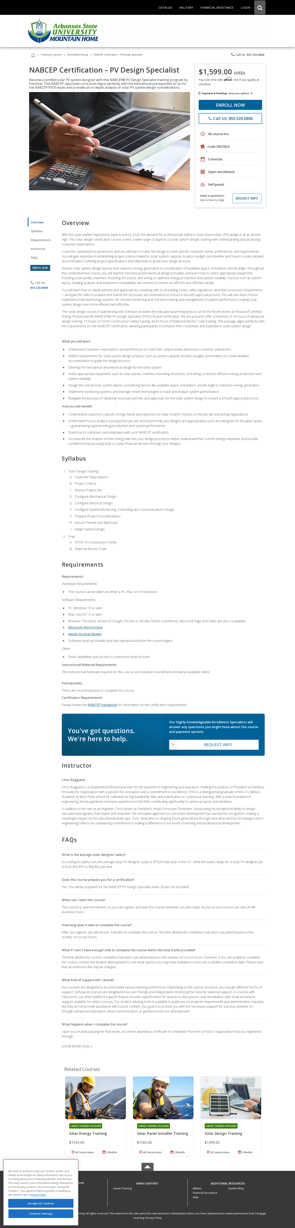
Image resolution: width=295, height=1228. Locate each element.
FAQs (34, 257)
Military (197, 1188)
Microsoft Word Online (85, 627)
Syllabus (37, 231)
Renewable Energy (77, 54)
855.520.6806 (39, 288)
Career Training (122, 1188)
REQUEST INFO (247, 198)
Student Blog (236, 1188)
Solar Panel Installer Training (162, 1133)
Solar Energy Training (88, 1133)
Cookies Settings (41, 1213)
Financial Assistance (205, 1193)
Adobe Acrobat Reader (85, 634)
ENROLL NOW (230, 105)
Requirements (41, 240)
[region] (40, 1192)
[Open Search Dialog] (260, 7)
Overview (37, 222)
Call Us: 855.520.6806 (247, 55)
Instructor (38, 249)
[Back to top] (147, 1182)
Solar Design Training (223, 1133)
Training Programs (51, 54)
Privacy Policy (153, 1218)
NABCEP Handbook (102, 705)
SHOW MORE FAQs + (77, 1046)
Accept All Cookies (41, 1203)
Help (195, 1197)
